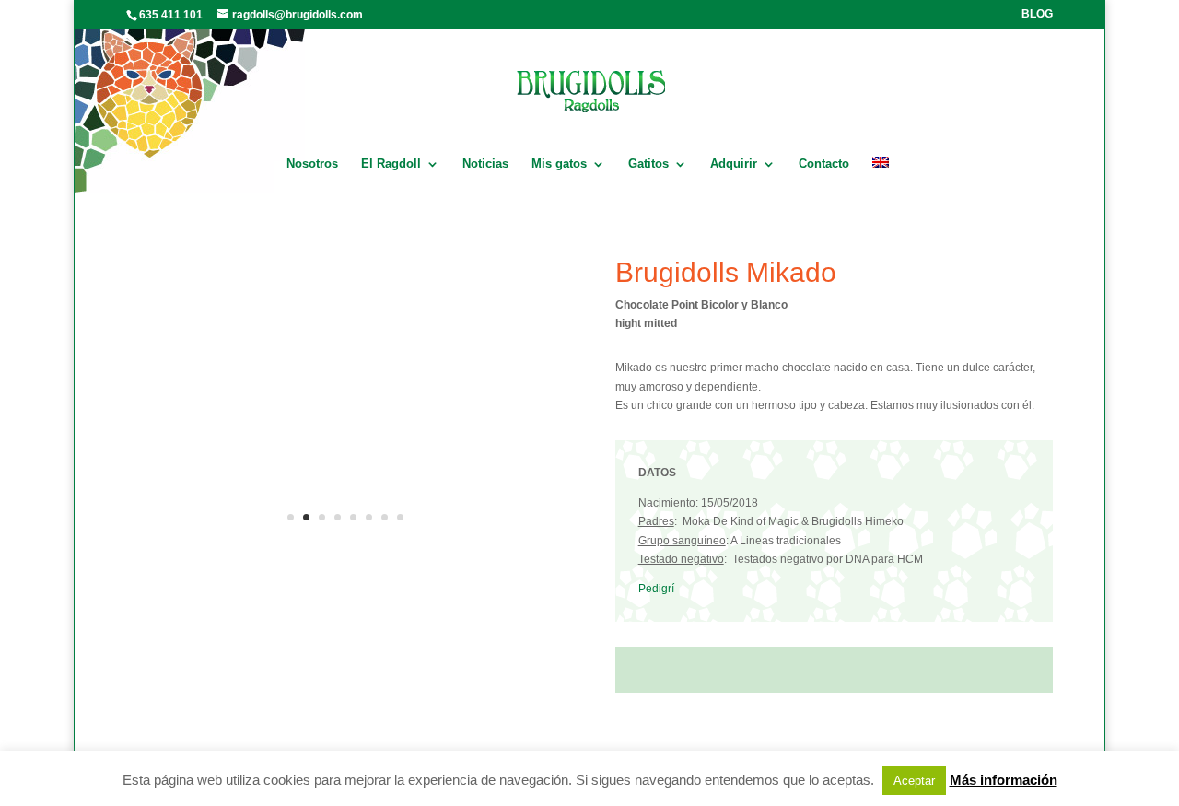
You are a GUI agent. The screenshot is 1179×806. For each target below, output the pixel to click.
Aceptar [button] (914, 781)
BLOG (1037, 14)
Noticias (485, 164)
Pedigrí (656, 588)
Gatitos (648, 164)
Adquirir (733, 164)
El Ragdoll (391, 164)
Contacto (824, 164)
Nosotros (312, 164)
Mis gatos (559, 164)
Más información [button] (1003, 780)
